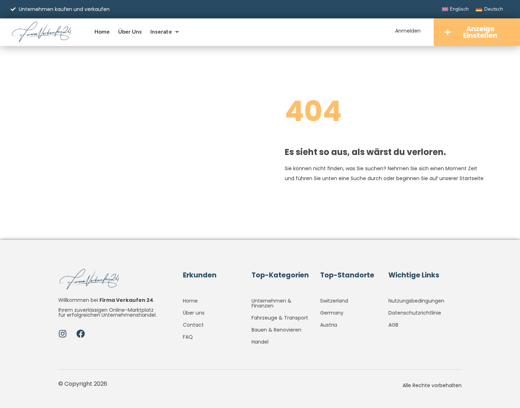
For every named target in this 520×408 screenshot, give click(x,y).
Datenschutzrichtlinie (414, 312)
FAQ (188, 336)
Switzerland (334, 300)
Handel (260, 341)
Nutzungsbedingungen (416, 300)
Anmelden (408, 30)
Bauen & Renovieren (276, 329)
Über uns (130, 31)
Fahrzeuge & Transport (280, 317)
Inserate (161, 31)
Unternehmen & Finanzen (271, 303)
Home (102, 31)
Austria (328, 324)
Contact (193, 324)
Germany (331, 312)
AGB (393, 324)
